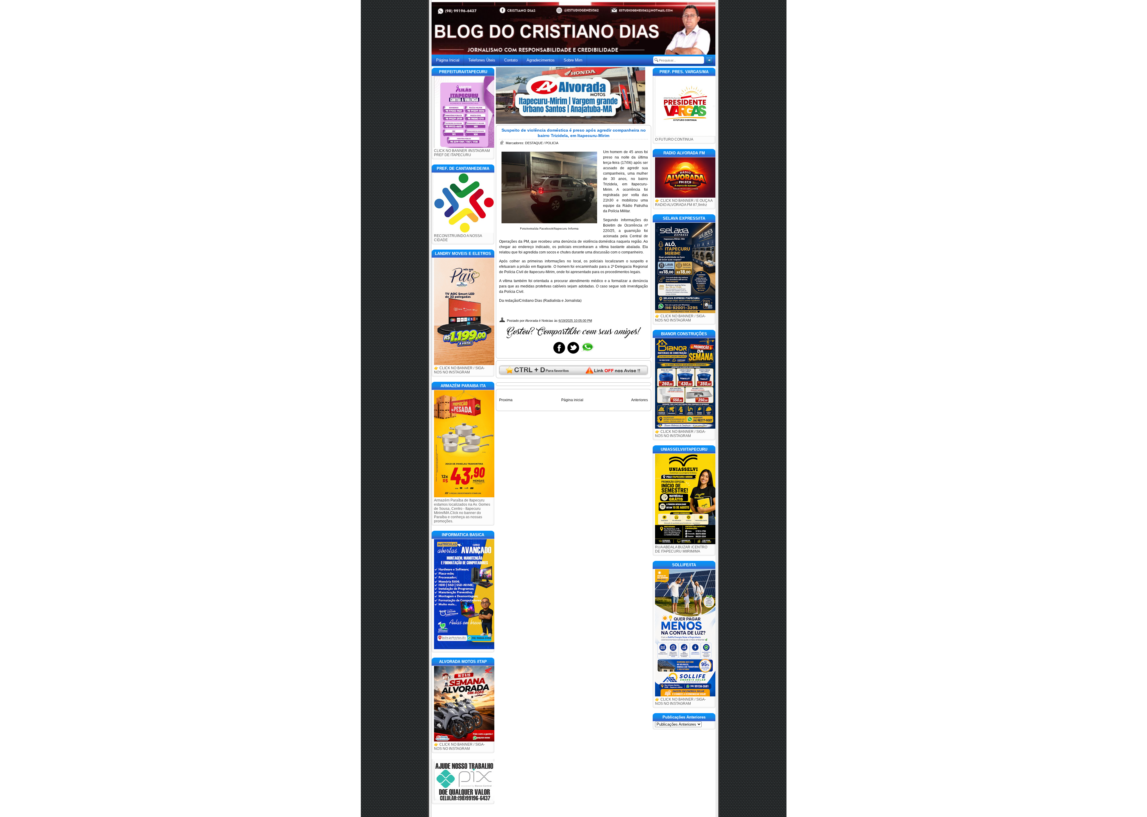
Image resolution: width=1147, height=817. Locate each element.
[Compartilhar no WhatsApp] (587, 353)
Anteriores (639, 400)
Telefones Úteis (481, 60)
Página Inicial (447, 60)
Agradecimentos (541, 60)
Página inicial (572, 400)
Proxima (506, 400)
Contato (511, 60)
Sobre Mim (573, 60)
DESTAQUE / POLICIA (541, 143)
